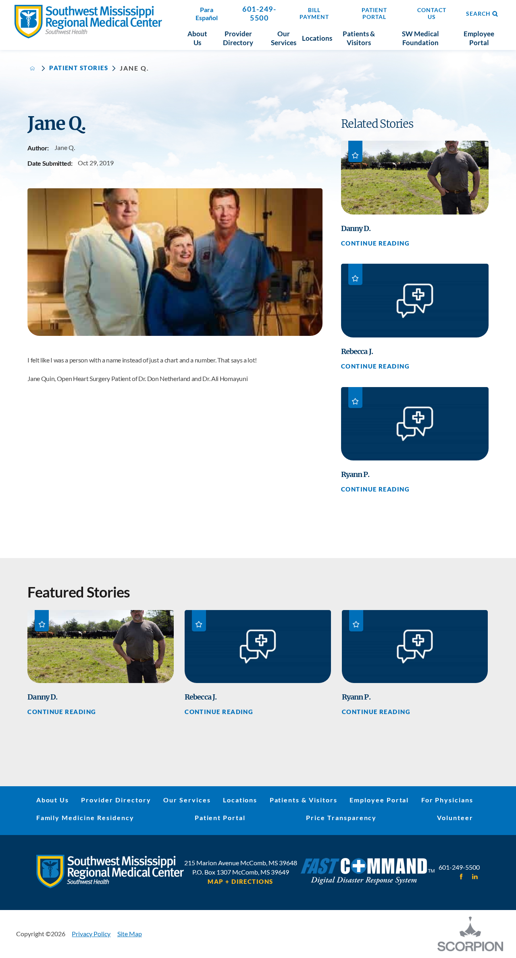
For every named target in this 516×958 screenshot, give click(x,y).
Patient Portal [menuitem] (374, 13)
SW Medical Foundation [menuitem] (420, 38)
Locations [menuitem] (317, 38)
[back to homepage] (32, 68)
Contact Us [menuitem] (431, 13)
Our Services (187, 800)
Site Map (129, 933)
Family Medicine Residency (85, 817)
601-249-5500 (259, 13)
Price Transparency (341, 817)
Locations (240, 800)
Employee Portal (379, 800)
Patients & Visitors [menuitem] (359, 38)
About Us (52, 800)
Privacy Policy (91, 933)
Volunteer (455, 817)
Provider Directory (116, 800)
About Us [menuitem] (197, 38)
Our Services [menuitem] (283, 38)
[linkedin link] (475, 876)
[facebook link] (461, 876)
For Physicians (447, 800)
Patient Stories (78, 68)
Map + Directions (240, 882)
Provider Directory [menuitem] (238, 38)
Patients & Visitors (303, 800)
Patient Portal (220, 817)
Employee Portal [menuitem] (479, 38)
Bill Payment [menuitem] (314, 13)
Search (478, 13)
